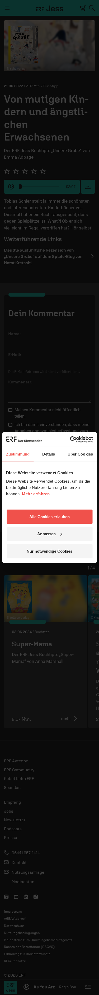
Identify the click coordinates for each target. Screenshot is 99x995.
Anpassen (46, 534)
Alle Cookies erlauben (49, 516)
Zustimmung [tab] (18, 454)
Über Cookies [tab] (80, 454)
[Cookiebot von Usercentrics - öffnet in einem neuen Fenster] (70, 439)
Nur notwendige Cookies (49, 551)
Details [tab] (48, 454)
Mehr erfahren (36, 493)
